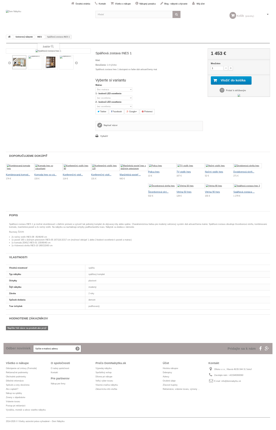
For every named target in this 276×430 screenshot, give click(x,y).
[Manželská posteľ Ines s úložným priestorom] (134, 167)
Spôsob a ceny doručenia (17, 385)
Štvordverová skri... (158, 191)
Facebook (117, 111)
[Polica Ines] (162, 165)
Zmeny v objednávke (15, 397)
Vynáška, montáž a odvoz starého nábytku (26, 410)
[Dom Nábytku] (48, 14)
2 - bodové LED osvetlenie (109, 102)
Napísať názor (110, 125)
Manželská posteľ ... (130, 174)
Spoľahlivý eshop (103, 372)
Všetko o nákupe (123, 4)
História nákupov (170, 368)
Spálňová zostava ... (244, 191)
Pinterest (148, 111)
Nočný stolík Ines (214, 171)
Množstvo (215, 63)
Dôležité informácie (15, 381)
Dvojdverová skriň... (243, 171)
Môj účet (201, 4)
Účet (166, 363)
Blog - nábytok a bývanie (175, 4)
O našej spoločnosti (60, 368)
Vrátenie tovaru (13, 401)
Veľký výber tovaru (104, 381)
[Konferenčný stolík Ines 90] (77, 167)
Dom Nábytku (58, 421)
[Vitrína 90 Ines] (219, 185)
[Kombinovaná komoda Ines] (20, 167)
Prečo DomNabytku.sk (111, 363)
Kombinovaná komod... (18, 174)
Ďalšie (76, 62)
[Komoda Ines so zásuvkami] (48, 167)
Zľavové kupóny (170, 385)
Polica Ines (154, 171)
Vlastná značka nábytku (107, 385)
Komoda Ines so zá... (45, 174)
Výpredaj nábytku (104, 368)
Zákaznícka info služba (106, 389)
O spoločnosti (60, 363)
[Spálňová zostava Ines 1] (19, 62)
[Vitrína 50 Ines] (190, 185)
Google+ (133, 111)
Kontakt (102, 4)
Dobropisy (167, 372)
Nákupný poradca (147, 4)
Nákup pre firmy (58, 383)
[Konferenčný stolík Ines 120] (105, 167)
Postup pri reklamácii (15, 405)
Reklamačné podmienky (17, 372)
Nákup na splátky (14, 393)
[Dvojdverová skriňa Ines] (247, 165)
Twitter (103, 111)
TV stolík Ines (183, 171)
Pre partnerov (60, 378)
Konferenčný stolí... (73, 174)
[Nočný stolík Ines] (219, 165)
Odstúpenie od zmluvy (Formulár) (21, 368)
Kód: (98, 60)
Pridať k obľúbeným (235, 90)
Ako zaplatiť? (12, 389)
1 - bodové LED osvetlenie (109, 93)
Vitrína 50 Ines (184, 191)
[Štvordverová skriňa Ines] (162, 185)
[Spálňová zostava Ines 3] (247, 185)
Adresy (166, 376)
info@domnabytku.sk (231, 381)
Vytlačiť (104, 136)
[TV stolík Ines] (190, 165)
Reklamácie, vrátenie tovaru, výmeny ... (181, 389)
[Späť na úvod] (9, 37)
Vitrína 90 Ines (212, 191)
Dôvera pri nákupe (104, 376)
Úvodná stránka (83, 4)
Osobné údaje (169, 381)
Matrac (99, 85)
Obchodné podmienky (16, 376)
